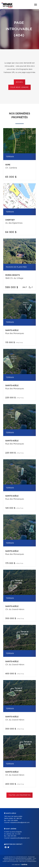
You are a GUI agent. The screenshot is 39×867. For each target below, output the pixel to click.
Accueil (19, 82)
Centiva (23, 864)
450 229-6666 (12, 820)
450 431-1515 (11, 836)
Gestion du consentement (27, 861)
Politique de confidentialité (25, 859)
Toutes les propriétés (19, 795)
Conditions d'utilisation (10, 861)
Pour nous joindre (19, 87)
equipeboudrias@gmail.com (20, 822)
